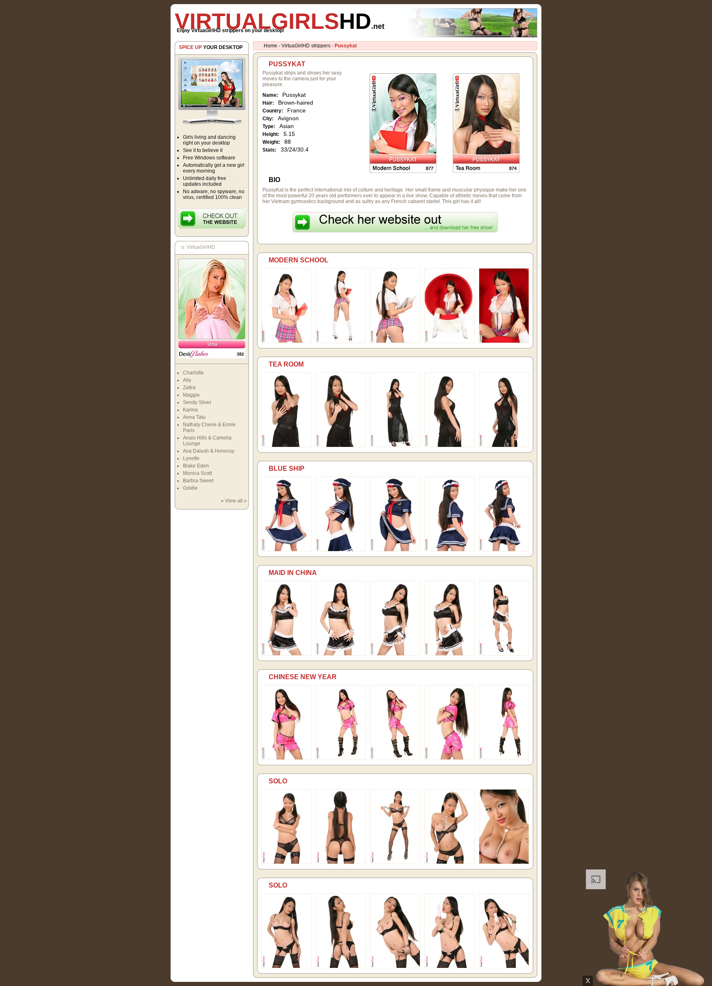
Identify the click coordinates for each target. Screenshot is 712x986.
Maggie (191, 395)
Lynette (191, 458)
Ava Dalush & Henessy (208, 451)
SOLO (278, 781)
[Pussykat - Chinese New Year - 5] (504, 758)
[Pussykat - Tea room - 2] (341, 446)
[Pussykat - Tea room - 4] (449, 446)
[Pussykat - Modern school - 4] (449, 341)
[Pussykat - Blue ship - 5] (504, 550)
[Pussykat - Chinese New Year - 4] (449, 758)
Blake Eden (196, 466)
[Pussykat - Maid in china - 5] (504, 654)
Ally (187, 380)
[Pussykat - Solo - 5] (504, 862)
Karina (190, 410)
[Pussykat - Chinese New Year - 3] (395, 758)
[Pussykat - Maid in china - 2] (341, 654)
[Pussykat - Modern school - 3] (395, 341)
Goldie (190, 488)
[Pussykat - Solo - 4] (449, 862)
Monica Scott (197, 473)
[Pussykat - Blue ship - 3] (395, 550)
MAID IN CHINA (293, 572)
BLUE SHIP (286, 468)
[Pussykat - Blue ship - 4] (449, 550)
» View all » (234, 501)
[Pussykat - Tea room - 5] (504, 446)
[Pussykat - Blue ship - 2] (341, 550)
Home (270, 46)
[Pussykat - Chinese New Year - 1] (286, 758)
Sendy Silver (197, 402)
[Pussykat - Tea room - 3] (395, 446)
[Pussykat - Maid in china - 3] (395, 654)
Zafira (189, 387)
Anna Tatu (194, 417)
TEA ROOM (286, 364)
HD (279, 21)
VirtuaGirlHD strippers (305, 46)
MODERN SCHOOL (298, 260)
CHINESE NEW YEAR (303, 676)
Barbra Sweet (198, 481)
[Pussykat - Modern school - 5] (504, 341)
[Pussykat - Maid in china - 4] (449, 654)
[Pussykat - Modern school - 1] (286, 341)
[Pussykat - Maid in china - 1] (286, 654)
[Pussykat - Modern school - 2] (341, 341)
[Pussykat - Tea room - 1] (286, 446)
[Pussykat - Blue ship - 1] (286, 550)
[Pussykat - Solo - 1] (286, 862)
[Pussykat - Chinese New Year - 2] (341, 758)
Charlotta (193, 373)
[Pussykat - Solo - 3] (395, 862)
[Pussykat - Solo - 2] (341, 862)
